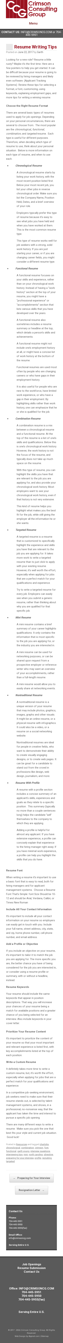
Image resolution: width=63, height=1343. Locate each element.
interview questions (40, 1151)
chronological (13, 1147)
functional (11, 1151)
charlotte (44, 1144)
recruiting (47, 1158)
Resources (21, 1144)
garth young (23, 1151)
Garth (40, 52)
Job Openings (31, 1264)
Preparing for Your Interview (31, 1178)
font (46, 1147)
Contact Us (31, 1271)
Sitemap (44, 1336)
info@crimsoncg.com (20, 1238)
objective (48, 1154)
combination (27, 1147)
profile (38, 1158)
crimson (39, 1147)
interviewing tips (14, 1154)
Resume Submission (32, 1268)
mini (26, 1154)
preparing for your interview (20, 1158)
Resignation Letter (31, 1190)
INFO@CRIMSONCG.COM (36, 32)
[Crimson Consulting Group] (31, 9)
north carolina (36, 1154)
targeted (10, 1161)
